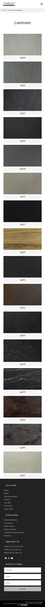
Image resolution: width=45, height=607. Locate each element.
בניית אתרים (31, 604)
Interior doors (9, 526)
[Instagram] (9, 558)
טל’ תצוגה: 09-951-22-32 (12, 549)
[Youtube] (12, 558)
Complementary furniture (14, 532)
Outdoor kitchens (10, 520)
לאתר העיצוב (8, 509)
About (6, 493)
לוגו (26, 604)
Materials (12, 10)
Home (6, 490)
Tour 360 (7, 503)
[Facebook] (6, 558)
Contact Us (8, 506)
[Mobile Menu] (41, 4)
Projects (7, 499)
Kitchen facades (10, 529)
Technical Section (10, 496)
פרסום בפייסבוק (12, 604)
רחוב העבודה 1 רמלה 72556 (13, 546)
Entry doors (8, 523)
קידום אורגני (21, 604)
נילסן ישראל (4, 10)
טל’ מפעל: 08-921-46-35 (13, 553)
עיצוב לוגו (39, 604)
